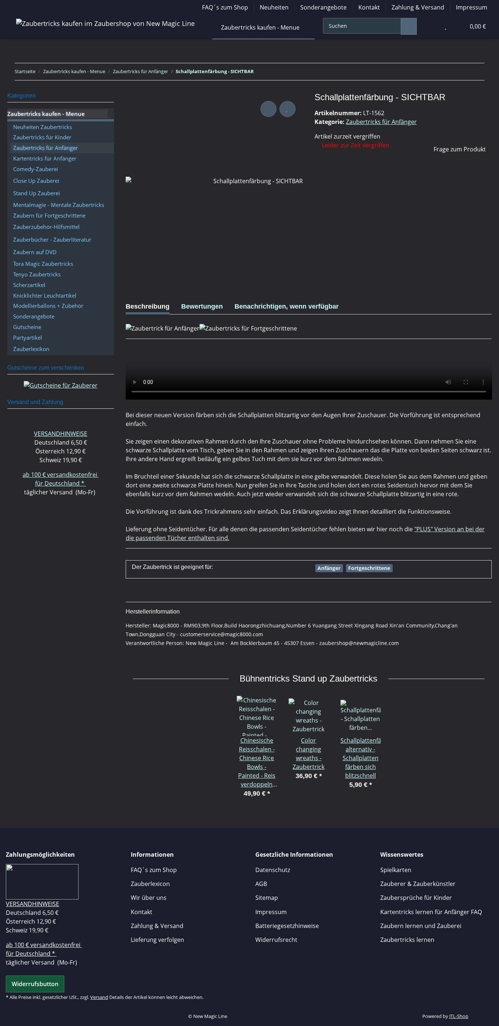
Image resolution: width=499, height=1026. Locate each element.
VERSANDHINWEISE (60, 434)
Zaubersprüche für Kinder (416, 898)
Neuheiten (274, 7)
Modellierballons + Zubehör (48, 305)
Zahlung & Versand (418, 7)
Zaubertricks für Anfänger (381, 122)
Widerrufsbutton (35, 984)
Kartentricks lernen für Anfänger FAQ (431, 912)
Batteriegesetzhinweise (287, 926)
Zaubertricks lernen (407, 940)
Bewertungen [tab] (202, 306)
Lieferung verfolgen (157, 940)
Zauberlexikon (31, 348)
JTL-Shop (458, 1016)
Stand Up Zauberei (36, 193)
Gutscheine (27, 327)
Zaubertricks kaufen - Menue (46, 113)
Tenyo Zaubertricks (37, 274)
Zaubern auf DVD (35, 252)
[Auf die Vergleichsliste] (268, 109)
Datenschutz (272, 870)
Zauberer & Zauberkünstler (418, 884)
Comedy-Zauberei (35, 169)
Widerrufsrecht (276, 940)
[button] (431, 26)
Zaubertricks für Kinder (42, 137)
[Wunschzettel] (445, 26)
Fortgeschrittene (369, 568)
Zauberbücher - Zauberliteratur (52, 239)
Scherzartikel (29, 284)
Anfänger (328, 568)
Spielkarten (395, 870)
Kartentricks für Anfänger (44, 158)
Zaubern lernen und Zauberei (420, 926)
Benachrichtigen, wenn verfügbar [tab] (287, 306)
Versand (99, 997)
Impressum (471, 7)
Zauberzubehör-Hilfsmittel (46, 226)
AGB (261, 884)
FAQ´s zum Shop (225, 7)
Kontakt (369, 7)
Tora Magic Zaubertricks (43, 263)
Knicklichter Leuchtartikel (44, 295)
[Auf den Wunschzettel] (287, 109)
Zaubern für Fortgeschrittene (49, 215)
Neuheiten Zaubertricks (42, 127)
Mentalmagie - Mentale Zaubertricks (58, 204)
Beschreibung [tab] (147, 306)
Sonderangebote (323, 7)
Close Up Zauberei (36, 180)
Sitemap (266, 898)
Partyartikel (27, 337)
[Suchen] (409, 26)
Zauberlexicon (150, 884)
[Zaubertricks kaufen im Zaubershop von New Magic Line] (105, 23)
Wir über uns (149, 898)
